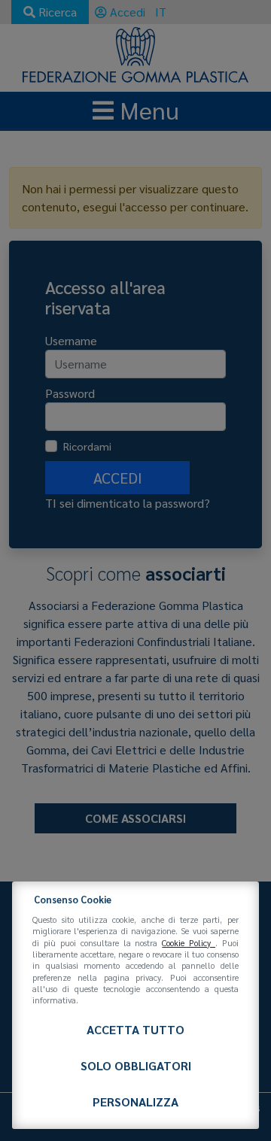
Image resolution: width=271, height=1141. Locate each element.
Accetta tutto (135, 1029)
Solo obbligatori (136, 1065)
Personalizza (135, 1101)
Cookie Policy (188, 942)
